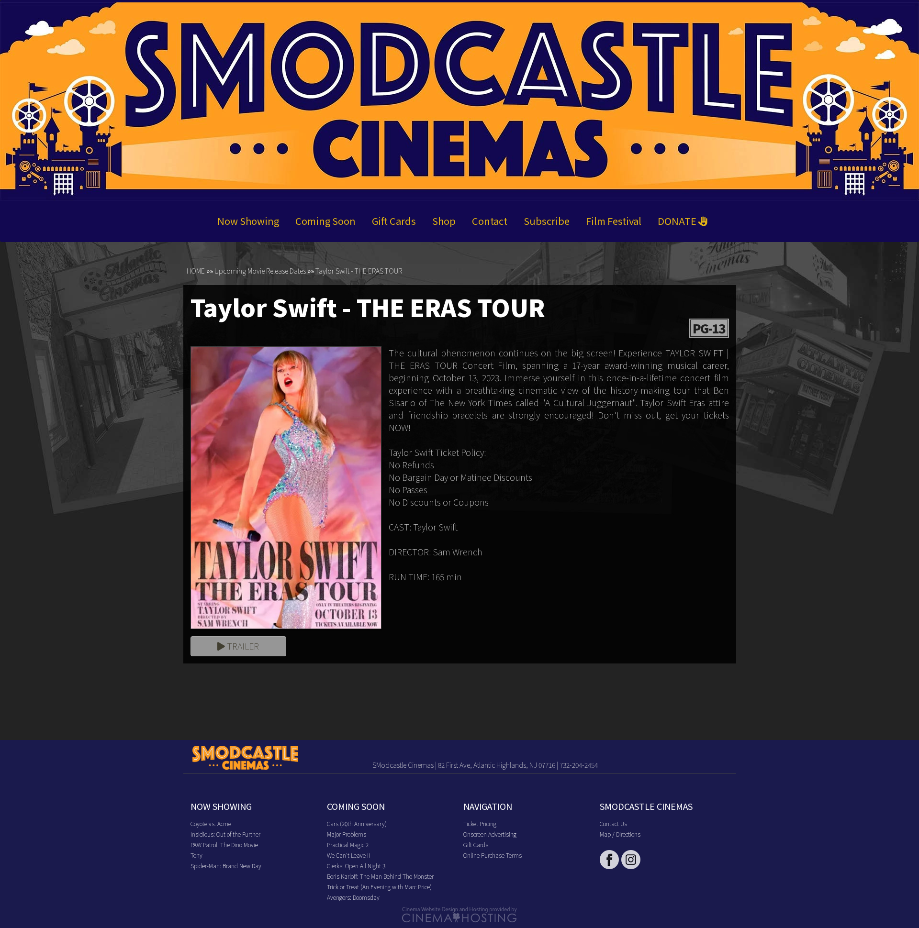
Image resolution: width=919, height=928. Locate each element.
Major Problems (346, 834)
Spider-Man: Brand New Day (226, 866)
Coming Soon (325, 221)
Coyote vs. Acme (211, 823)
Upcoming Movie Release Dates (260, 271)
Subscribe (547, 221)
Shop (444, 221)
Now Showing (248, 221)
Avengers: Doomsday (353, 897)
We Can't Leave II (348, 855)
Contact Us (613, 823)
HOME (196, 271)
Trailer (242, 646)
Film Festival (613, 221)
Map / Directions (620, 834)
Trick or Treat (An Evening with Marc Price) (379, 887)
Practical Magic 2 (348, 844)
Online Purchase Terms (492, 855)
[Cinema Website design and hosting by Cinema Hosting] (459, 914)
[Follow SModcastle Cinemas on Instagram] (630, 859)
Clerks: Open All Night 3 (356, 866)
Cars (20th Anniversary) (357, 823)
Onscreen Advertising (489, 834)
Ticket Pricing (479, 823)
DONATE (678, 221)
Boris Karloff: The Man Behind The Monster (380, 876)
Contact (489, 221)
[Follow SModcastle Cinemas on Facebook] (609, 859)
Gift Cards (394, 221)
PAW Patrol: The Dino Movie (224, 844)
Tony (196, 855)
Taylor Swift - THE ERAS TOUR (358, 271)
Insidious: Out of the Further (225, 834)
